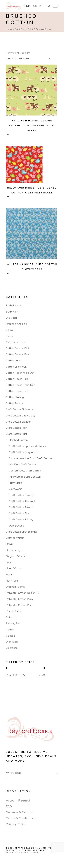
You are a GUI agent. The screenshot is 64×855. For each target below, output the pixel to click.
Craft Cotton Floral (20, 513)
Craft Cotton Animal (21, 507)
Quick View (8, 135)
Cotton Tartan (14, 403)
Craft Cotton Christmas (19, 409)
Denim (9, 544)
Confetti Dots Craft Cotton (25, 470)
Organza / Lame (15, 586)
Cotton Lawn (13, 360)
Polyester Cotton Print (19, 605)
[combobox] (29, 58)
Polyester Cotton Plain (19, 599)
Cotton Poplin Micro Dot (20, 372)
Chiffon (10, 336)
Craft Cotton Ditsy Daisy (20, 415)
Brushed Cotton (18, 440)
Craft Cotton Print (16, 433)
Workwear (12, 641)
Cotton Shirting (15, 397)
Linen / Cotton (14, 568)
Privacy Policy (16, 824)
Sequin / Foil (13, 623)
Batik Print (12, 311)
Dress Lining (13, 550)
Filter (41, 675)
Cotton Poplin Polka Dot (20, 385)
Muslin (9, 574)
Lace (9, 562)
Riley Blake (15, 482)
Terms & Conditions (19, 818)
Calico (9, 330)
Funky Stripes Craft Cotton (25, 476)
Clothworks (15, 489)
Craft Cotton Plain (16, 427)
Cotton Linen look (16, 366)
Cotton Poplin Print (17, 391)
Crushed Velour (15, 537)
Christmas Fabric (16, 342)
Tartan (10, 629)
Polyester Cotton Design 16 (22, 592)
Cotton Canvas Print (18, 354)
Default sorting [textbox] (17, 58)
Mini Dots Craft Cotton (22, 464)
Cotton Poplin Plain (17, 378)
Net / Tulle (12, 580)
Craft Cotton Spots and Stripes (27, 446)
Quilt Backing (16, 525)
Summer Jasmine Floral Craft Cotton (30, 458)
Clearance (12, 647)
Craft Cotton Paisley (21, 519)
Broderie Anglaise (16, 323)
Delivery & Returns (19, 812)
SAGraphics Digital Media (22, 852)
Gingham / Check (15, 556)
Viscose (10, 635)
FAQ (9, 806)
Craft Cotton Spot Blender (21, 531)
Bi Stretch (12, 317)
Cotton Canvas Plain (18, 348)
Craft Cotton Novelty (21, 495)
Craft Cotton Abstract (22, 501)
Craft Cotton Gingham (22, 452)
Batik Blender (14, 305)
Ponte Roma (13, 611)
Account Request (18, 800)
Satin (9, 617)
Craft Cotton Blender (18, 421)
